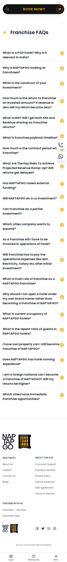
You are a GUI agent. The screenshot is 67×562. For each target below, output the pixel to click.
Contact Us (9, 476)
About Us (8, 464)
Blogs (5, 481)
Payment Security (45, 470)
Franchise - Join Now (14, 510)
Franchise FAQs (11, 515)
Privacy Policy (42, 476)
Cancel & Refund (44, 481)
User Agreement (44, 487)
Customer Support (45, 464)
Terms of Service (44, 493)
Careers (7, 470)
